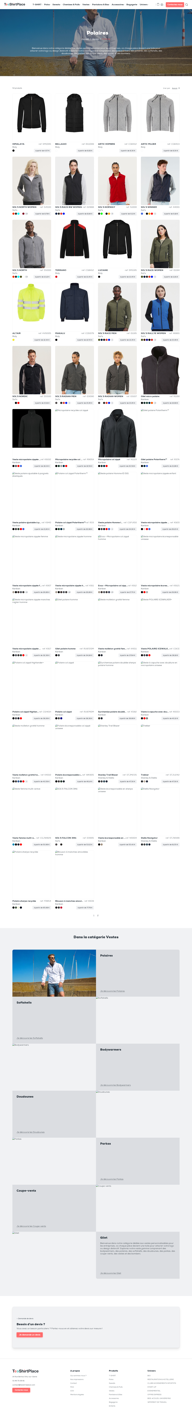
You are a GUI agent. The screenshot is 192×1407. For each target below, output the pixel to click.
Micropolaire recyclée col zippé (69, 459)
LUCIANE (103, 270)
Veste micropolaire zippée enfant (155, 522)
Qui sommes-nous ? (78, 1375)
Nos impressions (76, 1379)
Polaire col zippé (63, 711)
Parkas (105, 1144)
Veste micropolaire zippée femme (27, 585)
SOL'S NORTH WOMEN (24, 207)
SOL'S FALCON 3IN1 (65, 838)
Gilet (103, 1238)
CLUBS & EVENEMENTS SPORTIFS (161, 1383)
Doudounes (25, 1097)
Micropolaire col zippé (109, 459)
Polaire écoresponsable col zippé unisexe (68, 775)
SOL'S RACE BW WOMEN (68, 207)
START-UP (151, 1387)
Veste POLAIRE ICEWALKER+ (155, 648)
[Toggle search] (186, 4)
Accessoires (114, 1398)
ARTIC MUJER (148, 144)
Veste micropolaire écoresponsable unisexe (155, 585)
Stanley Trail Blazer (108, 775)
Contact (73, 1383)
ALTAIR (16, 333)
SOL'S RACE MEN (107, 333)
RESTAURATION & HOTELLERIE (160, 1379)
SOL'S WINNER (149, 207)
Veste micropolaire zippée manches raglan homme (27, 648)
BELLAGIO (60, 144)
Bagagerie (113, 1402)
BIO (149, 1375)
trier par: (166, 88)
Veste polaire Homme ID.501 (111, 522)
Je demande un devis (29, 1334)
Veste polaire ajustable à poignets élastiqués (27, 522)
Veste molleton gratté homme (26, 775)
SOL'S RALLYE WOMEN (153, 333)
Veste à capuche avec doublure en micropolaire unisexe (155, 711)
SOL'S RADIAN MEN (65, 396)
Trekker (145, 775)
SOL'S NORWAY (106, 207)
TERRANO (60, 270)
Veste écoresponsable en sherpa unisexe (112, 838)
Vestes (95, 39)
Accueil (85, 39)
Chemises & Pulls (116, 1387)
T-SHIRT (112, 1375)
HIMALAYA (18, 144)
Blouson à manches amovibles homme (69, 901)
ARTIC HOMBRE (106, 144)
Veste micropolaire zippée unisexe (26, 459)
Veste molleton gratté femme (112, 648)
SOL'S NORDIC (20, 396)
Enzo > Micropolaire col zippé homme (113, 585)
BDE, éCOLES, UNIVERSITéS (159, 1398)
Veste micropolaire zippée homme (70, 585)
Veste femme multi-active (24, 838)
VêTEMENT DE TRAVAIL (157, 1402)
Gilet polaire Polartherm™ (154, 459)
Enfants (112, 1406)
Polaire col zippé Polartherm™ (70, 522)
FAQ (72, 1387)
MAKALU (60, 333)
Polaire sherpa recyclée (24, 901)
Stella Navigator (149, 838)
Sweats (112, 1383)
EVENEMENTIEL (154, 1391)
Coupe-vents (26, 1191)
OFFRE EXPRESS (154, 1394)
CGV (72, 1391)
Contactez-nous (174, 4)
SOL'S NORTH (19, 270)
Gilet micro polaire (150, 396)
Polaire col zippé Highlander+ (25, 711)
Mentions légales (77, 1394)
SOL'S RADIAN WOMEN (110, 396)
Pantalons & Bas (115, 1394)
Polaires (106, 955)
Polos (111, 1379)
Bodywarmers (110, 1049)
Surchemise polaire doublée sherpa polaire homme (112, 711)
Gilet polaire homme (65, 648)
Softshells (24, 1002)
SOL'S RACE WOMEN (152, 270)
